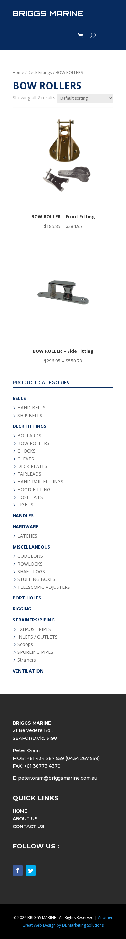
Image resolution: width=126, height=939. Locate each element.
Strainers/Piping (34, 620)
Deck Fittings (40, 72)
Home (18, 72)
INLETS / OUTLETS (37, 637)
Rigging (22, 609)
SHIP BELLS (29, 415)
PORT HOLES (27, 598)
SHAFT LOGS (31, 571)
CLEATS (25, 459)
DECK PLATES (32, 466)
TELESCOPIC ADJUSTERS (43, 587)
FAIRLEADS (29, 474)
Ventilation (28, 671)
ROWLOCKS (30, 564)
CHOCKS (26, 451)
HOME (20, 811)
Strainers (26, 660)
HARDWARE (25, 526)
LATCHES (27, 536)
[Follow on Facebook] (18, 870)
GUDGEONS (30, 556)
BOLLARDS (29, 435)
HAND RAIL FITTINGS (40, 482)
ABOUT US (25, 819)
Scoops (25, 644)
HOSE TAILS (30, 497)
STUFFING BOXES (36, 579)
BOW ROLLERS (33, 443)
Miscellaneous (31, 547)
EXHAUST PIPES (34, 629)
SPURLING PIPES (35, 652)
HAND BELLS (31, 408)
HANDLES (23, 516)
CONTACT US (28, 826)
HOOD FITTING (33, 489)
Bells (19, 398)
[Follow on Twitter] (31, 870)
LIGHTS (25, 505)
